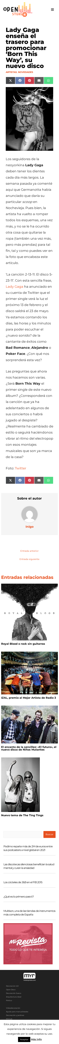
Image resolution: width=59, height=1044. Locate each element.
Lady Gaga (14, 287)
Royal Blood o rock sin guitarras (23, 643)
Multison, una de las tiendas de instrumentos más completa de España (29, 912)
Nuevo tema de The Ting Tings (22, 815)
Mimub (9, 1019)
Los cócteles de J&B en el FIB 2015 (22, 882)
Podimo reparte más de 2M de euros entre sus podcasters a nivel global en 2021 (28, 848)
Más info (36, 1039)
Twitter (20, 468)
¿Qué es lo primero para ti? (18, 896)
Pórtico (9, 1000)
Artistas (11, 72)
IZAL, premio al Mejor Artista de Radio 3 (28, 697)
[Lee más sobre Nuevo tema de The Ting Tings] (20, 784)
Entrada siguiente (29, 559)
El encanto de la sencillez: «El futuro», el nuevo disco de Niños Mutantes (28, 748)
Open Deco (10, 990)
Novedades (25, 72)
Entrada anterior (29, 551)
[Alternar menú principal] (52, 9)
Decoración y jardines (15, 1015)
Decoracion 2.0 (12, 986)
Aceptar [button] (24, 1039)
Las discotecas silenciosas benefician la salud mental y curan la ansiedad (28, 866)
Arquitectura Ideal (13, 997)
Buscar (49, 834)
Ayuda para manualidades (17, 1012)
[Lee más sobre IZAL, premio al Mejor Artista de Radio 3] (29, 673)
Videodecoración (13, 1008)
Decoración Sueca (13, 993)
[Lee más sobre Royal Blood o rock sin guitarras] (29, 611)
